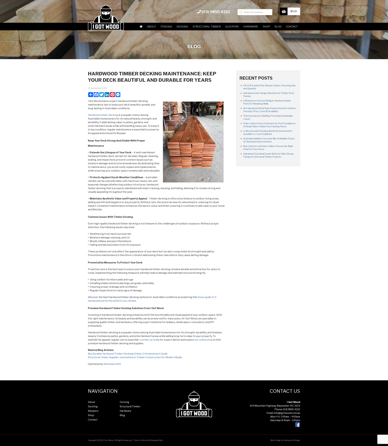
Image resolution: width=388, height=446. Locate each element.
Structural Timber (206, 26)
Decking (182, 26)
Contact (292, 26)
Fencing (166, 26)
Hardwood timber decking (103, 115)
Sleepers (232, 26)
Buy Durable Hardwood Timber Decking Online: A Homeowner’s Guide (127, 353)
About (151, 26)
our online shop (204, 339)
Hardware (250, 26)
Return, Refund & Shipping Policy (148, 440)
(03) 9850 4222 (215, 12)
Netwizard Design (292, 440)
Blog (278, 26)
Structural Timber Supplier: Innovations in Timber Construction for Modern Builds (135, 357)
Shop (266, 26)
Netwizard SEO (112, 364)
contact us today (150, 339)
